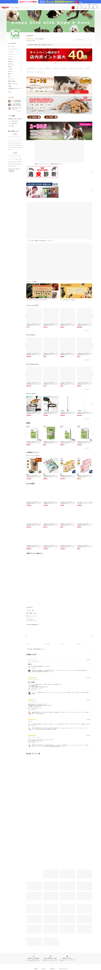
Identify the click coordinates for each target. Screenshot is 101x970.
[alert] (59, 44)
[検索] (73, 7)
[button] (96, 5)
